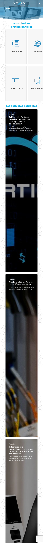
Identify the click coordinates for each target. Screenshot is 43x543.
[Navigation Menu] (3, 3)
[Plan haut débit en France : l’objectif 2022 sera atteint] (22, 355)
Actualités (12, 114)
